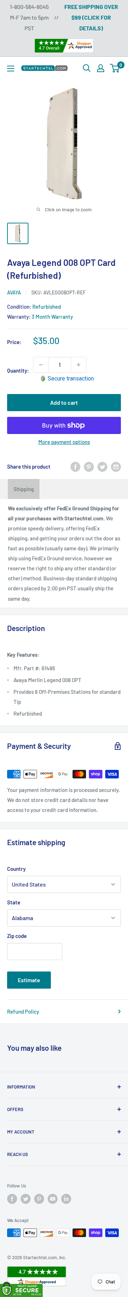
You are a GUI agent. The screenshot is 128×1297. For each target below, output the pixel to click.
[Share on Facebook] (75, 466)
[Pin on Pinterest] (89, 466)
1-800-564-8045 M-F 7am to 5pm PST (29, 17)
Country (16, 868)
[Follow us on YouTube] (53, 1199)
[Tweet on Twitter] (102, 466)
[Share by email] (116, 466)
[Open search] (87, 68)
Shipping (24, 489)
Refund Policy (23, 1011)
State (13, 902)
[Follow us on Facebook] (12, 1199)
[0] (115, 68)
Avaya (14, 292)
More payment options (64, 442)
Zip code (17, 936)
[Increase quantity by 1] (78, 364)
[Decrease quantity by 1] (40, 364)
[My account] (100, 68)
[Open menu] (10, 68)
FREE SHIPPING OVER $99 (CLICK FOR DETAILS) (91, 17)
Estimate (29, 979)
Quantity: (18, 370)
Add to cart (64, 402)
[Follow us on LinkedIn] (66, 1199)
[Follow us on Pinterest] (39, 1199)
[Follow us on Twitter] (26, 1199)
